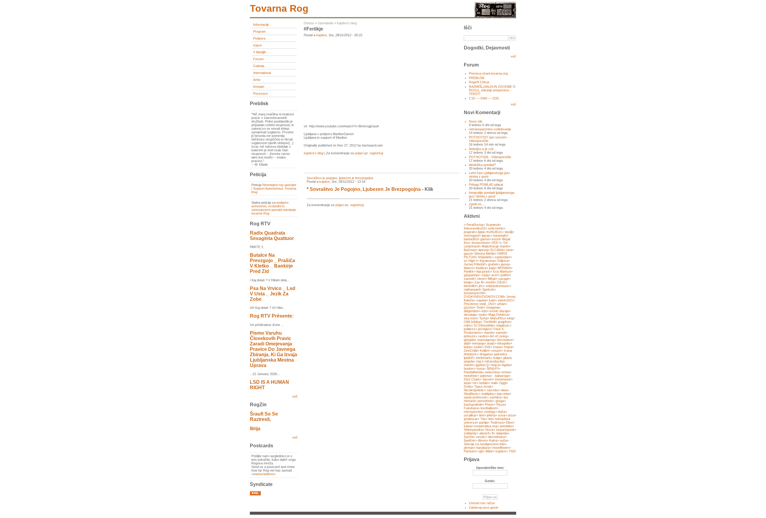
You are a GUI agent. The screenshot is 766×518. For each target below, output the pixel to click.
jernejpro (484, 329)
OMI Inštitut (472, 322)
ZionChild (470, 350)
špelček (469, 440)
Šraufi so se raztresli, (264, 416)
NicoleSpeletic (474, 390)
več (295, 396)
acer (494, 275)
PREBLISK (476, 78)
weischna (492, 372)
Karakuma (487, 260)
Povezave (260, 93)
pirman (469, 447)
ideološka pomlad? (482, 165)
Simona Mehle (484, 253)
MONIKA (504, 268)
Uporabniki (325, 23)
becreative (504, 340)
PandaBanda (473, 372)
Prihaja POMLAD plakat (486, 184)
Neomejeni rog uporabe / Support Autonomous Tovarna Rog (273, 188)
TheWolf (489, 322)
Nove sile (475, 121)
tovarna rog (279, 8)
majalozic (503, 325)
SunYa (468, 437)
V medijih (259, 52)
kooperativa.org (485, 426)
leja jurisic (483, 271)
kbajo (468, 282)
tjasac (486, 235)
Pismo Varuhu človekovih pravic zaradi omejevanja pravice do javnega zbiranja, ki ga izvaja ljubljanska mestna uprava (273, 349)
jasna (505, 264)
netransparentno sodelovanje (490, 129)
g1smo (469, 307)
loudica (481, 268)
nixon (481, 278)
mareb (488, 332)
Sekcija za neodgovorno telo (484, 444)
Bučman (470, 250)
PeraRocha (474, 224)
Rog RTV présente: (272, 315)
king (510, 318)
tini (490, 419)
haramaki (500, 235)
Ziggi (502, 383)
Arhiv (257, 79)
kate (492, 300)
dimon (482, 440)
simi (509, 250)
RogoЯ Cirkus (479, 82)
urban (501, 304)
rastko (482, 336)
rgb (480, 451)
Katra (493, 440)
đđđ (466, 343)
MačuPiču (497, 318)
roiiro (467, 325)
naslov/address (264, 474)
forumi (258, 59)
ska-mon (470, 318)
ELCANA (496, 250)
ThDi (512, 451)
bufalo (483, 383)
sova (501, 415)
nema (505, 372)
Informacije (261, 24)
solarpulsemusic (497, 286)
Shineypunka (473, 429)
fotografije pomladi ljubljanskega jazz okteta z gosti (491, 194)
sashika (495, 397)
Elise (509, 422)
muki (482, 314)
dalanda (501, 433)
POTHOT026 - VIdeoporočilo (490, 157)
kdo (484, 311)
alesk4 (484, 433)
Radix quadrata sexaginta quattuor (272, 235)
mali (493, 383)
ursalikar (470, 415)
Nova (489, 429)
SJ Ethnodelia (483, 325)
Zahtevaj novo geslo (483, 507)
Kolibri (484, 350)
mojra (508, 347)
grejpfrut (504, 322)
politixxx (469, 329)
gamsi (484, 239)
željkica (502, 260)
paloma (485, 375)
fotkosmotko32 (474, 228)
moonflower (500, 447)
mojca (495, 365)
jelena (491, 415)
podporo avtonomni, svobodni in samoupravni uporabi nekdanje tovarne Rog (273, 208)
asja (467, 383)
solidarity (470, 433)
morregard (471, 235)
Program (259, 31)
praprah (469, 232)
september (502, 257)
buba (467, 347)
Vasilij (508, 232)
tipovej (483, 250)
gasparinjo (471, 275)
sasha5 (469, 278)
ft (492, 433)
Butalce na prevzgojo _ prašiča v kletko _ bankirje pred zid (272, 263)
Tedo (480, 307)
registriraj (376, 153)
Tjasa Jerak (483, 386)
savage (503, 278)
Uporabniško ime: (490, 467)
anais (491, 343)
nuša (503, 440)
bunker (469, 368)
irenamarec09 (474, 293)
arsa (511, 415)
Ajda (481, 232)
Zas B (478, 282)
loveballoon (489, 408)
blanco (468, 268)
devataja (470, 314)
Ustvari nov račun (482, 503)
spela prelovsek (475, 397)
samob (501, 332)
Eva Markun (502, 271)
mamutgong (485, 340)
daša (501, 411)
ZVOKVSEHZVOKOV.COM (484, 296)
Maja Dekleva (498, 314)
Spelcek (488, 289)
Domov (309, 23)
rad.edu (492, 390)
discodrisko (496, 437)
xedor (478, 347)
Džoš (501, 282)
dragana (486, 354)
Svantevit (492, 224)
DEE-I (496, 242)
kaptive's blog (347, 23)
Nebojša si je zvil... (482, 149)
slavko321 (505, 300)
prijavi (359, 153)
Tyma (483, 318)
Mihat (492, 278)
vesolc (480, 437)
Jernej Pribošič (474, 264)
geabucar (471, 419)
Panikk (469, 271)
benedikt (470, 286)
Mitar (489, 451)
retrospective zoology (479, 411)
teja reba (503, 393)
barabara (483, 447)
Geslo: (490, 481)
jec (481, 286)
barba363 (471, 239)
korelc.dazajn (499, 311)
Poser (489, 404)
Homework (503, 379)
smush (496, 350)
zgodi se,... (477, 204)
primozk (469, 336)
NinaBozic (471, 393)
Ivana (497, 347)
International (262, 73)
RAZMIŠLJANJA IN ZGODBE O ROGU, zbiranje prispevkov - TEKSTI (492, 90)
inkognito (503, 343)
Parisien (469, 451)
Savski (487, 379)
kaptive (321, 35)
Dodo (468, 386)
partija (483, 422)
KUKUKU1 (494, 232)
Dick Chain (472, 379)
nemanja (478, 343)
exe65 (490, 282)
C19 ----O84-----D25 (484, 98)
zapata (481, 300)
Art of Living (498, 336)
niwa (504, 390)
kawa (468, 426)
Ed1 (487, 347)
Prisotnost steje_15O (479, 304)
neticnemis (496, 228)
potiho (505, 275)
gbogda (469, 340)
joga (492, 268)
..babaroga (501, 375)
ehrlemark (483, 358)
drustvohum (480, 242)
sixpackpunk (505, 429)
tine (481, 415)
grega (500, 401)
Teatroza (496, 422)
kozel (495, 239)
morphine (470, 375)
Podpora (259, 38)
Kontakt (258, 86)
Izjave (257, 45)
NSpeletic (485, 257)
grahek (493, 264)
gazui (468, 253)
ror (474, 383)
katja (496, 358)
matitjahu (487, 393)
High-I (472, 260)
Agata (506, 365)
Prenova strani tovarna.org (488, 73)
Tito (483, 419)
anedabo (506, 426)
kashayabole (473, 404)
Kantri (504, 246)
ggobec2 (481, 365)
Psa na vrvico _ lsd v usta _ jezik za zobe (272, 294)
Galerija (258, 66)
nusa (480, 368)
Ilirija (255, 428)
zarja (485, 275)
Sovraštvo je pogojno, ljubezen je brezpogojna (340, 178)
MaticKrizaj (490, 246)
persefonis (485, 401)
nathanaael (472, 289)
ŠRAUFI (492, 368)
